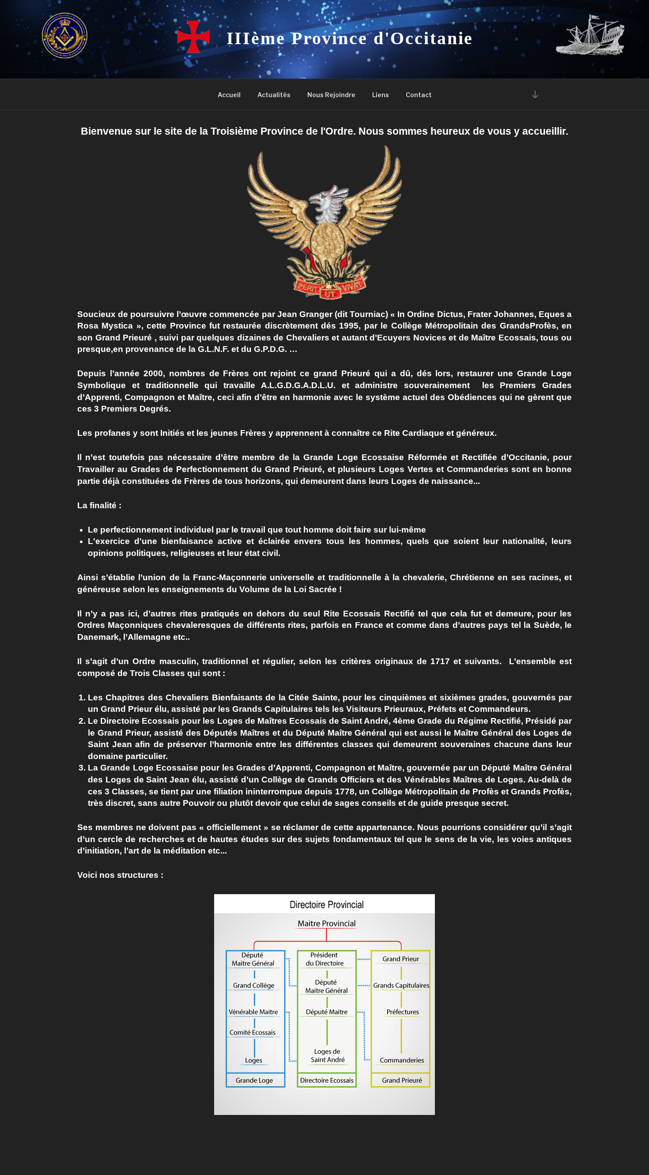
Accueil (229, 94)
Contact (419, 94)
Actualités (274, 94)
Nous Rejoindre (331, 94)
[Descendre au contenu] (535, 94)
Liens (380, 94)
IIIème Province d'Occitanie (350, 38)
